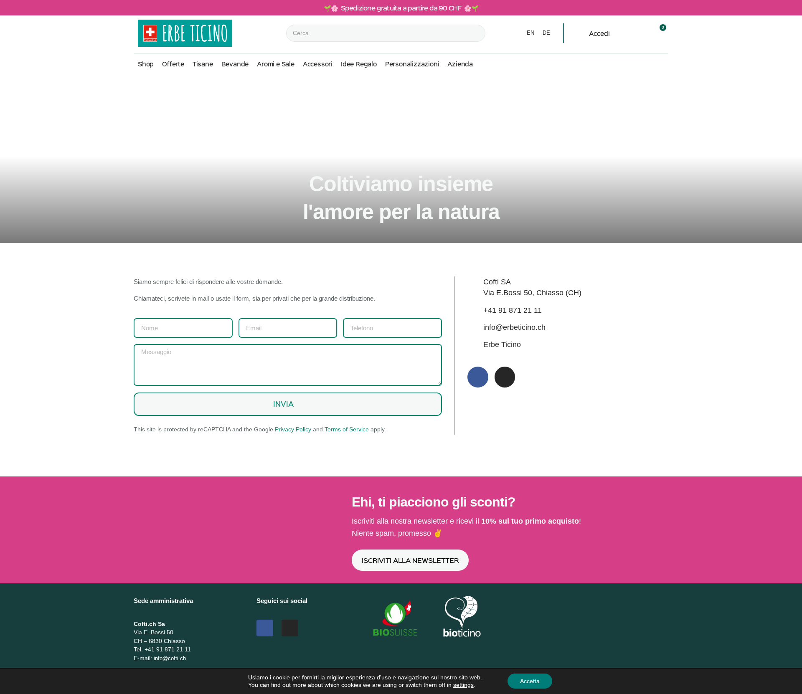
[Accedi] (580, 34)
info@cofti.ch (170, 658)
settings (463, 684)
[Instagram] (505, 377)
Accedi (599, 33)
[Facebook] (477, 377)
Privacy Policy (293, 429)
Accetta (530, 681)
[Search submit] (492, 33)
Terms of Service (347, 429)
